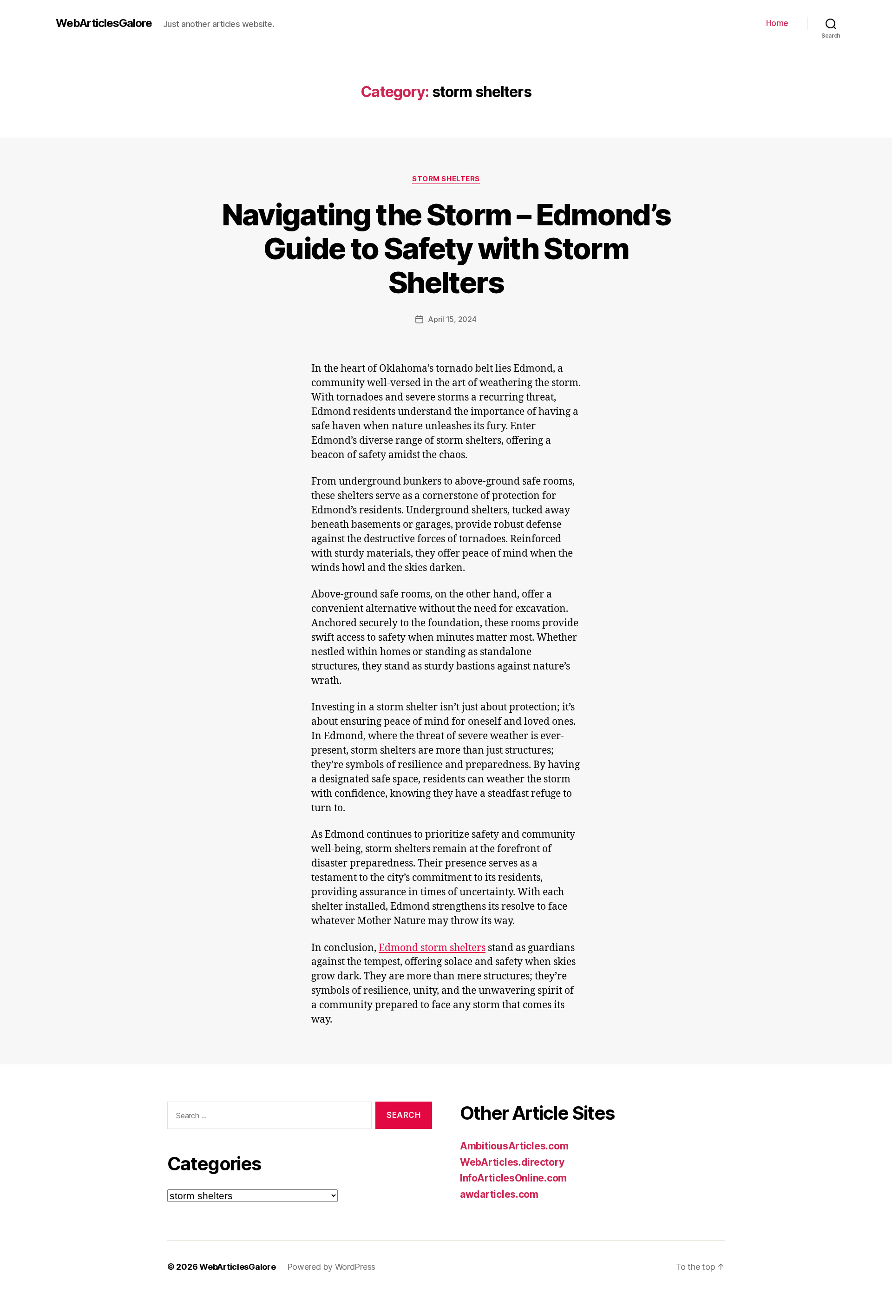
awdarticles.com (499, 1194)
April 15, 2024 (452, 319)
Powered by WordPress (331, 1267)
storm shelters (446, 179)
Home (777, 23)
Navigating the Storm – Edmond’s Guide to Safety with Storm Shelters (446, 248)
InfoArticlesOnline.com (513, 1178)
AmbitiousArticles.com (514, 1146)
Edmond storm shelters (432, 948)
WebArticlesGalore (104, 23)
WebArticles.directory (512, 1162)
